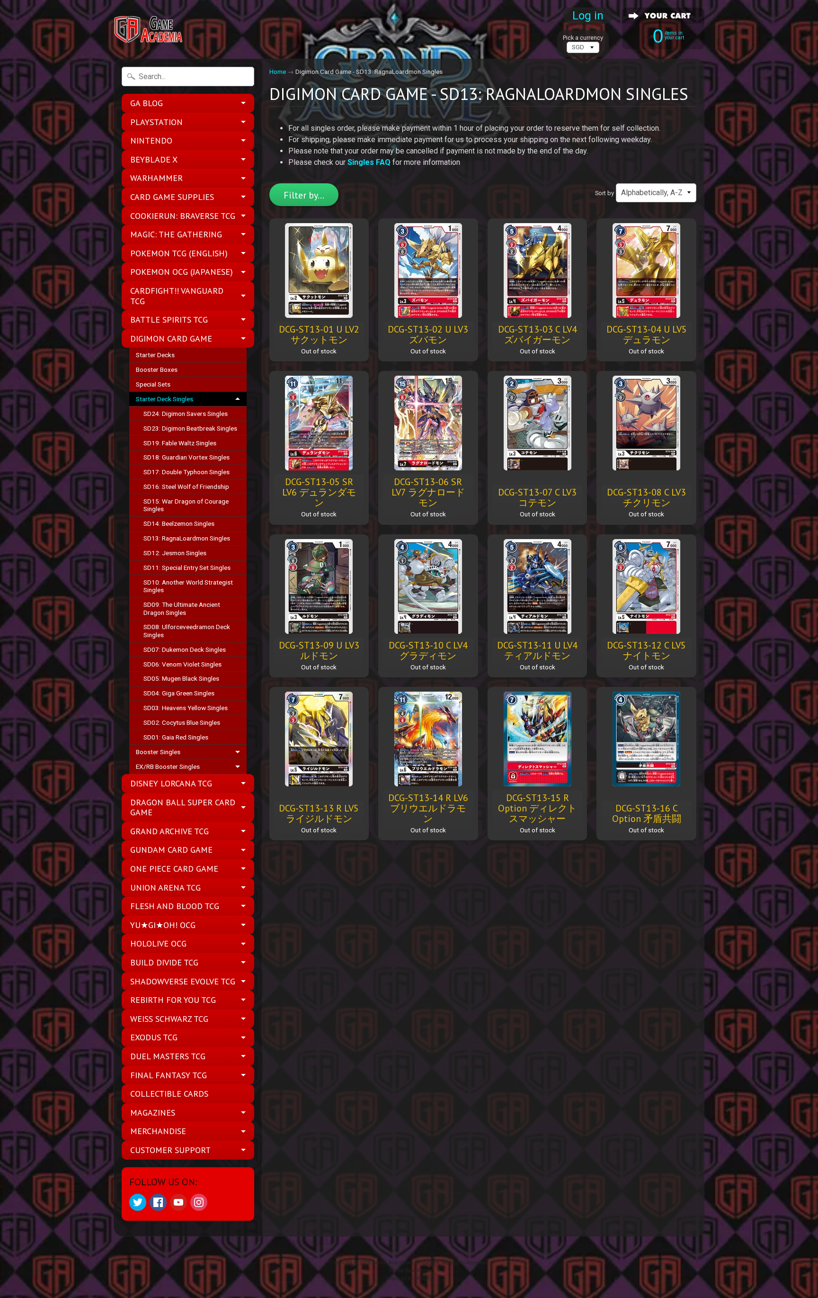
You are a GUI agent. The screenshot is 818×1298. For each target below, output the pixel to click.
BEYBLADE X (154, 159)
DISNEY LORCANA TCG (171, 783)
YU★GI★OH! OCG (163, 924)
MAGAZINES (152, 1112)
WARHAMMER (156, 177)
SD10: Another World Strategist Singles (188, 586)
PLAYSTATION (156, 122)
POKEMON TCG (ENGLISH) (179, 253)
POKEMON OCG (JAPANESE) (181, 271)
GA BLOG (146, 103)
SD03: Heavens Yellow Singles (185, 708)
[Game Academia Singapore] (149, 29)
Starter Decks (155, 355)
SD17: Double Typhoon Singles (186, 472)
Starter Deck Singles (164, 399)
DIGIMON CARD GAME (171, 338)
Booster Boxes (157, 369)
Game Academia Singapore (405, 1263)
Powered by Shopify (409, 1278)
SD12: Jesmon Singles (174, 553)
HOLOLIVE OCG (158, 943)
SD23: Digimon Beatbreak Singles (190, 428)
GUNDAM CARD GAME (171, 849)
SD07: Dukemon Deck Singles (184, 649)
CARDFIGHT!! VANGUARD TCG (176, 295)
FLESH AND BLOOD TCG (174, 906)
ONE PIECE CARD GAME (174, 868)
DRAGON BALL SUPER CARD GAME (182, 807)
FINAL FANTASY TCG (168, 1075)
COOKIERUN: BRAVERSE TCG (182, 215)
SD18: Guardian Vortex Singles (186, 457)
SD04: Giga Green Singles (178, 693)
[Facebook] (158, 1202)
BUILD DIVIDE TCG (164, 962)
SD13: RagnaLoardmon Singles (186, 538)
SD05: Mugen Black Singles (181, 678)
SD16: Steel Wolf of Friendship (186, 486)
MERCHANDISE (158, 1131)
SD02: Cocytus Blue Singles (181, 722)
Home (277, 71)
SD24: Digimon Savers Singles (185, 413)
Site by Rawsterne (409, 1270)
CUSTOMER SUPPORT (170, 1150)
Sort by (604, 193)
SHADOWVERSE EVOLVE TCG (182, 981)
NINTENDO (151, 140)
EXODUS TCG (154, 1037)
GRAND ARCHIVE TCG (169, 831)
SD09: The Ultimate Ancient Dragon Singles (181, 608)
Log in (588, 15)
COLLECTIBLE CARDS (169, 1093)
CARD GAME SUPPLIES (172, 196)
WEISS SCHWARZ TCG (169, 1018)
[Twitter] (137, 1202)
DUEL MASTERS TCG (167, 1056)
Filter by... (304, 195)
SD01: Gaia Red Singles (175, 737)
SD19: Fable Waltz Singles (179, 443)
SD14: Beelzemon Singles (178, 523)
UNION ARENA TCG (165, 887)
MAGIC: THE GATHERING (176, 234)
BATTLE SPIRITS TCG (169, 319)
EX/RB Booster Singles (168, 766)
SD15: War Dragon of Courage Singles (186, 505)
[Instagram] (198, 1202)
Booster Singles (158, 752)
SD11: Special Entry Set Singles (187, 567)
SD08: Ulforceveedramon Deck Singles (186, 630)
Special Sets (153, 384)
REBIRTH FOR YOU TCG (173, 999)
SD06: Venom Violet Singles (182, 664)
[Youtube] (178, 1202)
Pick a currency (583, 37)
